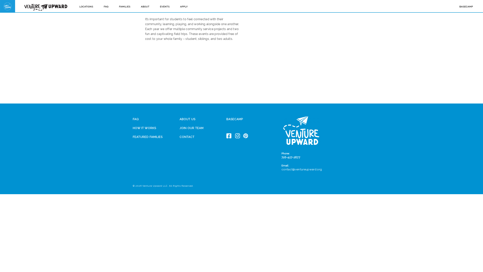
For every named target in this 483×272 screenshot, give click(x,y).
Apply (184, 6)
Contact (187, 137)
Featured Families (148, 137)
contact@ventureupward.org (301, 169)
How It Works (144, 128)
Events (165, 6)
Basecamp (466, 6)
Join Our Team (192, 128)
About (145, 6)
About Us (187, 119)
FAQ (106, 6)
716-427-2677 (290, 157)
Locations (86, 6)
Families (124, 6)
